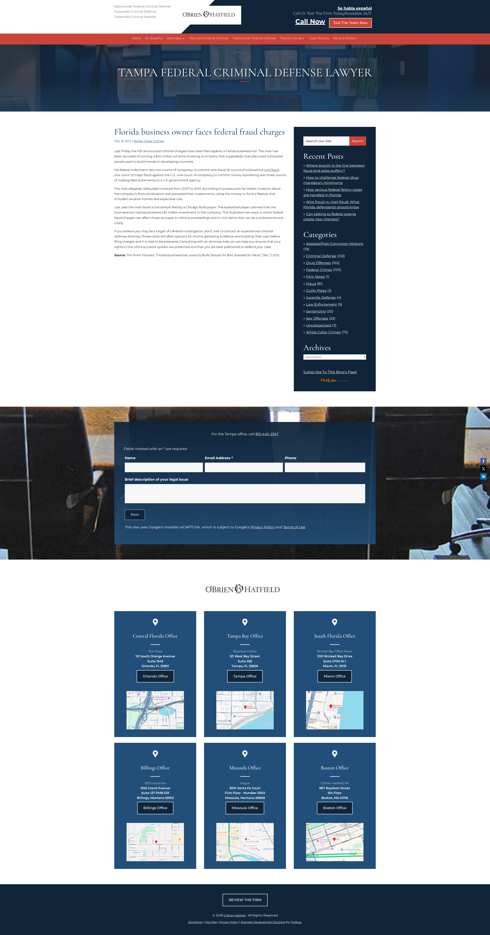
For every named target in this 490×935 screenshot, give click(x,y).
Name (130, 458)
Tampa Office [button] (244, 676)
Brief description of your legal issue (156, 479)
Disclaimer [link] (195, 922)
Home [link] (136, 38)
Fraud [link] (311, 284)
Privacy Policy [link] (228, 922)
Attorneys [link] (174, 38)
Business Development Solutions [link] (263, 922)
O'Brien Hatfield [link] (234, 915)
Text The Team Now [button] (350, 23)
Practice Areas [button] (291, 38)
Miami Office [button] (335, 676)
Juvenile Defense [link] (321, 298)
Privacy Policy (262, 527)
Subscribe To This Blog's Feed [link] (330, 372)
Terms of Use (294, 527)
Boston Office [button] (334, 808)
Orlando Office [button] (155, 676)
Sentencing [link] (316, 311)
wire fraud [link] (271, 170)
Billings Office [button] (155, 808)
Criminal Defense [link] (321, 256)
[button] (483, 461)
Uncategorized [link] (318, 325)
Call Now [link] (310, 21)
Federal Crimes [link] (319, 270)
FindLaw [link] (296, 922)
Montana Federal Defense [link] (209, 38)
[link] (210, 23)
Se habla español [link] (355, 8)
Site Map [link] (211, 922)
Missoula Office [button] (245, 808)
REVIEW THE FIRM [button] (245, 900)
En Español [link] (154, 38)
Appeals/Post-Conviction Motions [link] (334, 244)
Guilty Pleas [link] (316, 291)
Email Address (219, 458)
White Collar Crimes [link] (149, 141)
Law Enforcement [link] (321, 304)
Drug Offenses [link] (318, 263)
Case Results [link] (319, 38)
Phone (290, 458)
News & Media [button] (344, 38)
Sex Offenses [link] (317, 318)
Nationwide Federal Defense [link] (254, 38)
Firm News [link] (315, 277)
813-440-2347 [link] (267, 434)
